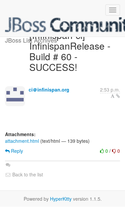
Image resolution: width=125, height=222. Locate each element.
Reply (16, 150)
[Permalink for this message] (118, 96)
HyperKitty (61, 198)
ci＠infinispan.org (49, 89)
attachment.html (22, 140)
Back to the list (27, 174)
